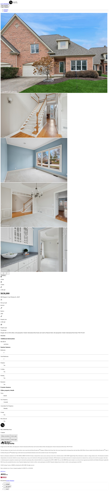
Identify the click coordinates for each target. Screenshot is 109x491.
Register (6, 7)
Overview (6, 9)
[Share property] (8, 273)
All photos (3, 275)
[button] (54, 53)
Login (2, 7)
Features (5, 11)
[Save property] (5, 273)
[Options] (2, 273)
